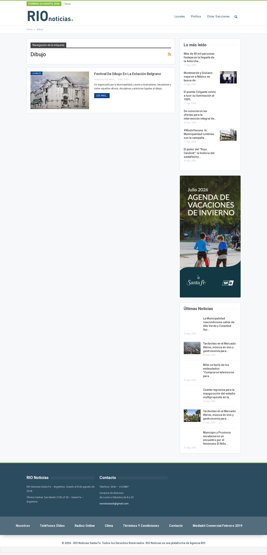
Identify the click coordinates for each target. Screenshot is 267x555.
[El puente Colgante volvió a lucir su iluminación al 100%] (228, 96)
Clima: (67, 3)
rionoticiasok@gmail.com (114, 503)
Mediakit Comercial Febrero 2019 (217, 526)
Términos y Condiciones (141, 526)
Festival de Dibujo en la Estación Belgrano (127, 74)
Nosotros (23, 526)
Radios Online (85, 526)
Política (196, 16)
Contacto (176, 526)
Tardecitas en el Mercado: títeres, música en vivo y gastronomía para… (220, 347)
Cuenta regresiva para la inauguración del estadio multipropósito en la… (219, 393)
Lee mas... (102, 95)
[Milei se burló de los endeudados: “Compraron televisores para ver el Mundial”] (192, 369)
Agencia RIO (197, 543)
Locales (180, 16)
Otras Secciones (218, 16)
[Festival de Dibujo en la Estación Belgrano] (59, 90)
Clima (109, 526)
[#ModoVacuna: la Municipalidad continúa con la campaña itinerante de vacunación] (228, 135)
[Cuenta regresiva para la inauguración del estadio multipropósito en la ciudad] (192, 394)
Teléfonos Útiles (52, 526)
